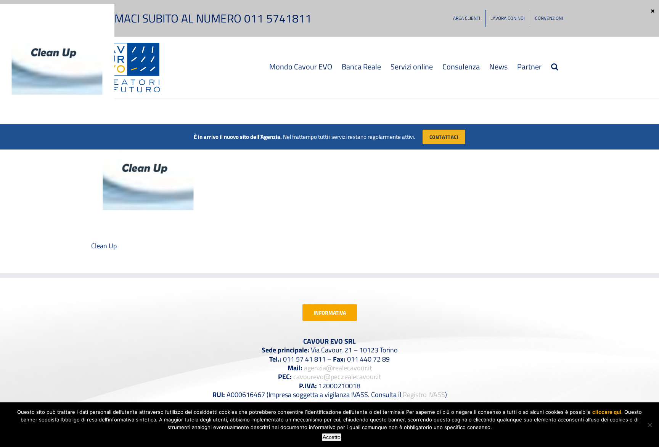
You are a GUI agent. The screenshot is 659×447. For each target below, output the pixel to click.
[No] (649, 425)
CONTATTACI (443, 137)
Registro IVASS (424, 394)
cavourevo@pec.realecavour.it (337, 376)
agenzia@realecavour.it (338, 368)
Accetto (332, 437)
